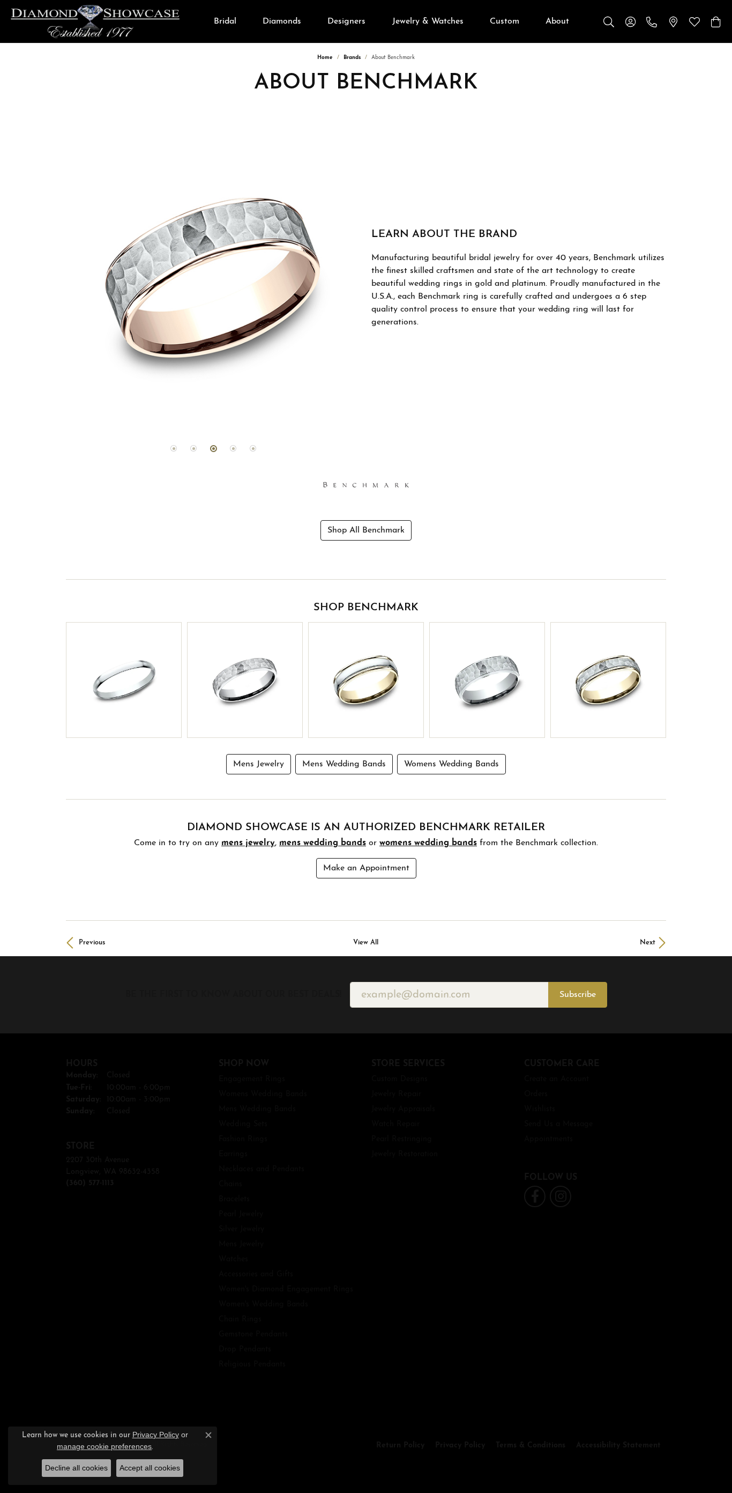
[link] (651, 21)
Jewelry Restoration (404, 1154)
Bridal (225, 21)
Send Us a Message (558, 1124)
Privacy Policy (460, 1446)
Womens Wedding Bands (451, 764)
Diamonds (282, 21)
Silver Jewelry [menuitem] (241, 1229)
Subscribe (577, 995)
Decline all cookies (76, 1468)
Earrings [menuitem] (233, 1154)
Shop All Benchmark (366, 530)
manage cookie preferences (104, 1446)
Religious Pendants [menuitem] (252, 1365)
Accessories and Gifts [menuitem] (256, 1274)
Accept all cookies (149, 1468)
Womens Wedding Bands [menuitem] (263, 1094)
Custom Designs (399, 1079)
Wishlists (539, 1109)
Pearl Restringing (401, 1139)
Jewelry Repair (396, 1094)
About (557, 21)
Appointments (548, 1139)
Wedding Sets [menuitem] (243, 1124)
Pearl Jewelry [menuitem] (241, 1214)
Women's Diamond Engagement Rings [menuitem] (286, 1289)
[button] (608, 21)
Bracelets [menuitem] (234, 1199)
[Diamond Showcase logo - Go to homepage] (95, 21)
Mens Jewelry (258, 764)
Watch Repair (395, 1124)
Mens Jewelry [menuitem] (241, 1244)
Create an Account (556, 1079)
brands (352, 58)
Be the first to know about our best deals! (233, 995)
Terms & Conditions (530, 1446)
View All (365, 942)
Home (325, 58)
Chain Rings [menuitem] (240, 1319)
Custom (504, 21)
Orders (536, 1094)
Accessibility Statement (618, 1446)
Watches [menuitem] (233, 1259)
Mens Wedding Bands (344, 764)
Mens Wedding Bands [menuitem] (257, 1109)
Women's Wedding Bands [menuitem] (263, 1304)
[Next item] (654, 680)
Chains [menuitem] (230, 1184)
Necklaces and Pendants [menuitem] (261, 1169)
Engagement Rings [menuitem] (252, 1079)
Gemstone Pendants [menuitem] (253, 1335)
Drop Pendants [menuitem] (245, 1350)
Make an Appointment (366, 868)
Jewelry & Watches (428, 21)
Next (647, 942)
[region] (213, 278)
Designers (346, 21)
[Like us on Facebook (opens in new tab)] (535, 1196)
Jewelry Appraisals (403, 1109)
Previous (92, 942)
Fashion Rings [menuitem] (243, 1139)
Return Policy (400, 1446)
